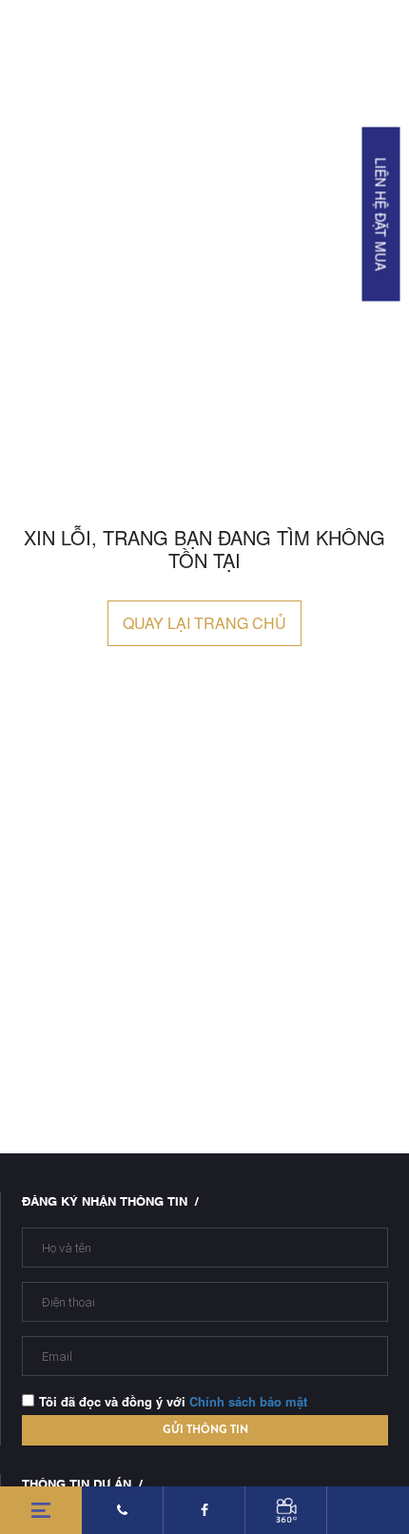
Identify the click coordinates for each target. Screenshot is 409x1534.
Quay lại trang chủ (204, 623)
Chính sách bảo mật (248, 1401)
